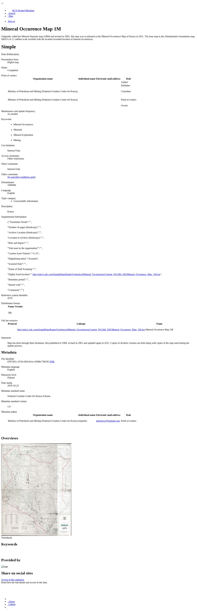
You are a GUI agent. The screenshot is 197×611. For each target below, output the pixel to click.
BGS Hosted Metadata (23, 10)
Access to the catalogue (12, 579)
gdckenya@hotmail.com (108, 421)
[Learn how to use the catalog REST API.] (7, 607)
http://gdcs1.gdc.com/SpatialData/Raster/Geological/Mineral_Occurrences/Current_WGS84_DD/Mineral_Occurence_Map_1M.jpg (96, 274)
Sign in (11, 21)
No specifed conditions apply (21, 177)
